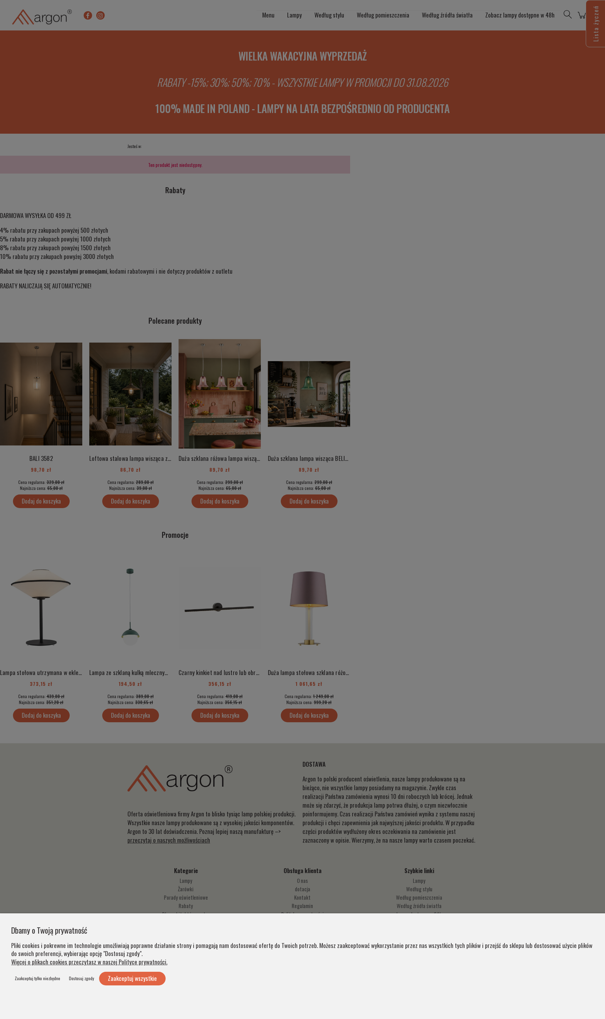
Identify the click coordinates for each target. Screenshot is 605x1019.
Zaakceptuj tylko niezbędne (37, 978)
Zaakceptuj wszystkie (132, 978)
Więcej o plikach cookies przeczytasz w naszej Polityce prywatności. (89, 961)
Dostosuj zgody (81, 978)
